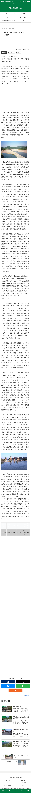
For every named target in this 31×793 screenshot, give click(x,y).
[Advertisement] (15, 41)
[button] (27, 443)
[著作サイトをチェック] (8, 681)
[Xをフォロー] (23, 681)
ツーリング (12, 52)
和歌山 (18, 52)
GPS (23, 785)
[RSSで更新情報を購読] (15, 690)
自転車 (4, 52)
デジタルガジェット (8, 785)
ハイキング (23, 783)
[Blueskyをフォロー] (8, 686)
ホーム (8, 780)
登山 (8, 783)
